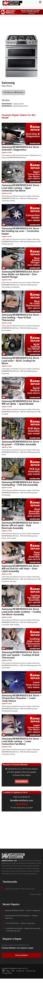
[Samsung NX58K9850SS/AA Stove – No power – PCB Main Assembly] (21, 428)
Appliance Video (7, 152)
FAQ (12, 971)
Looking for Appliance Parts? (15, 792)
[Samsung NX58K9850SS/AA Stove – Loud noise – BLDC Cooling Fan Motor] (21, 345)
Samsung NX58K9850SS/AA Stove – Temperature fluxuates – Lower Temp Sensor (21, 698)
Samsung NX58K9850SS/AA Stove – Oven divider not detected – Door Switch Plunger (21, 274)
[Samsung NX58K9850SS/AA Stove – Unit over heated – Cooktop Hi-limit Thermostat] (21, 639)
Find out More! (21, 781)
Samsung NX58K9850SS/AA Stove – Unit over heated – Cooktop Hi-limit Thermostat (21, 655)
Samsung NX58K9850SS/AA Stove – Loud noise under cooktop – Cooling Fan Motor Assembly (21, 612)
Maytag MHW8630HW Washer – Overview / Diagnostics (22, 910)
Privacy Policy (7, 973)
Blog (7, 971)
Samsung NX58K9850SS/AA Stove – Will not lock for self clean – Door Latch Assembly (21, 569)
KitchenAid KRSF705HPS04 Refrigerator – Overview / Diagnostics (21, 917)
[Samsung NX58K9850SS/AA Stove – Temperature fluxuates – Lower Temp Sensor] (21, 682)
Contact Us (20, 971)
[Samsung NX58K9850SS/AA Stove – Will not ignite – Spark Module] (21, 388)
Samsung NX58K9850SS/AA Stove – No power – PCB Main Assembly (21, 443)
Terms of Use (30, 971)
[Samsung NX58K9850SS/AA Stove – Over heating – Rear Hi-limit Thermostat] (21, 302)
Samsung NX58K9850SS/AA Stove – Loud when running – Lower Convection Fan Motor (21, 741)
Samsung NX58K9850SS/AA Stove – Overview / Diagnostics (21, 148)
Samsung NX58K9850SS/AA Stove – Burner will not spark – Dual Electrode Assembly (21, 525)
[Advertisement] (21, 829)
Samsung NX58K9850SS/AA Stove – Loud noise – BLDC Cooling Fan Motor (21, 361)
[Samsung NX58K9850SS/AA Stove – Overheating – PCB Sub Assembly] (21, 469)
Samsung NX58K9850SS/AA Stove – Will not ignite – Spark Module (21, 402)
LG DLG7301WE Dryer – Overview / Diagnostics (20, 923)
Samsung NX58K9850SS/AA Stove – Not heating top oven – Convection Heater (21, 231)
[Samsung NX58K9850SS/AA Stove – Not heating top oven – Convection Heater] (21, 215)
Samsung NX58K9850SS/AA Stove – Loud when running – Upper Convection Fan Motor (21, 188)
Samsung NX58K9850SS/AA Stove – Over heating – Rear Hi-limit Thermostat (21, 317)
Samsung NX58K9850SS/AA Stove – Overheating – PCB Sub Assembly (21, 483)
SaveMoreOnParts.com (21, 800)
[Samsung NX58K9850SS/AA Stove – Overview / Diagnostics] (21, 134)
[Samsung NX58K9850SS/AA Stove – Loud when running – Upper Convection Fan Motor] (21, 172)
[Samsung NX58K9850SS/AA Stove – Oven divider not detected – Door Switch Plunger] (21, 258)
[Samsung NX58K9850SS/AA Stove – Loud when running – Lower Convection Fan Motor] (21, 725)
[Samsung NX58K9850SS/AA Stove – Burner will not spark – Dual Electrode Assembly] (21, 509)
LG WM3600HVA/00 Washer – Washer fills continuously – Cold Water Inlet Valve (22, 930)
